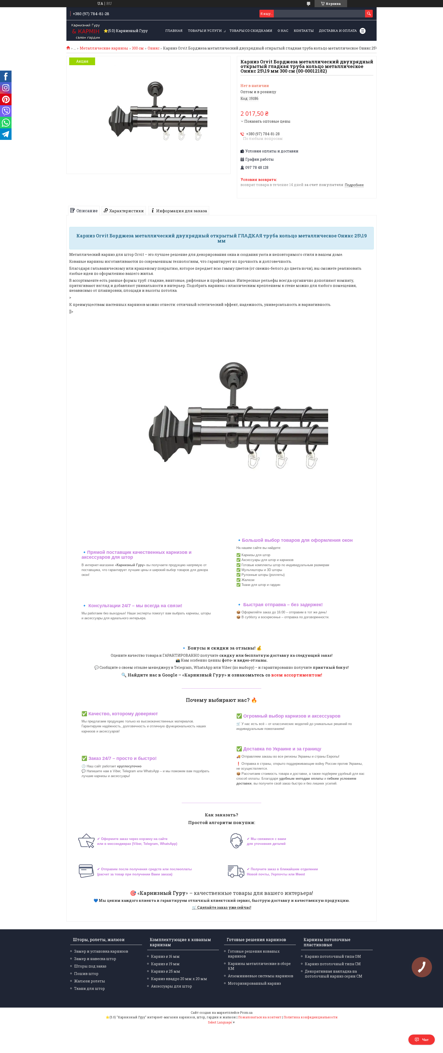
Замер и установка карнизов (101, 951)
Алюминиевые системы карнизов (260, 975)
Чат (425, 1040)
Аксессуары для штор (171, 986)
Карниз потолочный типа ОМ (333, 956)
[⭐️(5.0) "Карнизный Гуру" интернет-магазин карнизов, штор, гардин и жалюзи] (85, 31)
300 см (138, 48)
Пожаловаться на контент (259, 1017)
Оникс (153, 48)
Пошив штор (86, 973)
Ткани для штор (89, 988)
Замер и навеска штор (95, 958)
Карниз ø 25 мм (165, 971)
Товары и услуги (205, 30)
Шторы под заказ (90, 966)
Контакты (304, 30)
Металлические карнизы (104, 48)
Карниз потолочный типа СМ (333, 963)
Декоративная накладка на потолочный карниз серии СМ (333, 974)
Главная (174, 30)
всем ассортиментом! (296, 675)
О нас (283, 30)
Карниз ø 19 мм (165, 963)
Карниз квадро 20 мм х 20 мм (179, 978)
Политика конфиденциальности (311, 1017)
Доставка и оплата (338, 30)
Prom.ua (246, 1012)
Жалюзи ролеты (89, 981)
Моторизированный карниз (254, 983)
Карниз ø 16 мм (165, 956)
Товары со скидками (250, 30)
